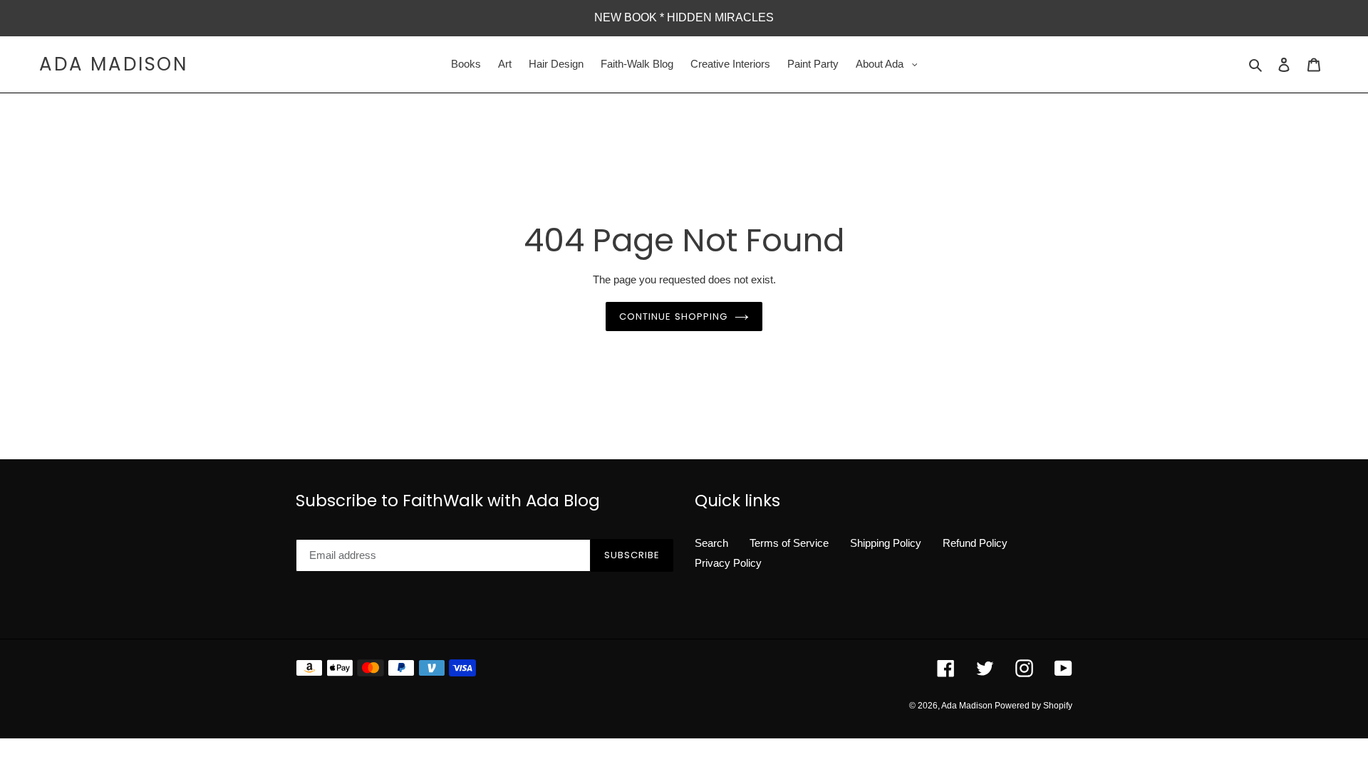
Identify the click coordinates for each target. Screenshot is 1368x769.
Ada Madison (113, 64)
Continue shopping (673, 316)
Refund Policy (975, 543)
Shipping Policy (885, 543)
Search (711, 543)
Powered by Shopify (1033, 706)
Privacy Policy (728, 563)
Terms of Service (789, 543)
